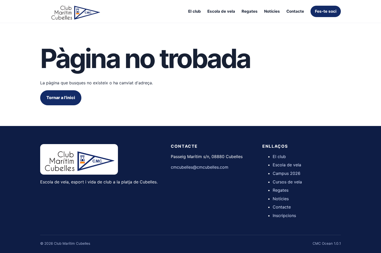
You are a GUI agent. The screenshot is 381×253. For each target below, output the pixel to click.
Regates (250, 11)
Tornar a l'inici (60, 97)
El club (194, 11)
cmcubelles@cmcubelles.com (199, 167)
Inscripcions (284, 215)
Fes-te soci (325, 11)
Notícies (272, 11)
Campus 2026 (286, 173)
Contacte (295, 11)
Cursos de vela (287, 181)
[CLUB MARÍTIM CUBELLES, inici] (75, 11)
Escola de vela (221, 11)
